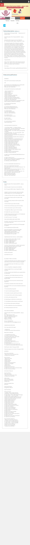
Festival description (11, 31)
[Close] (2, 5)
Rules (5, 181)
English (5, 25)
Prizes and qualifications (10, 74)
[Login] (28, 1)
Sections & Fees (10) (17, 21)
